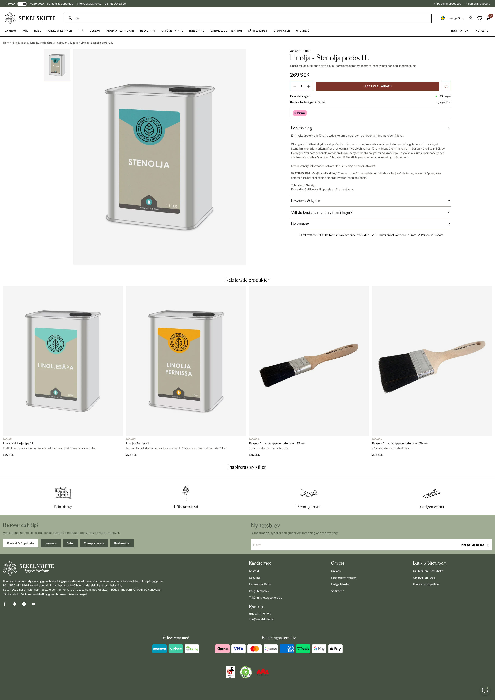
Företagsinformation (343, 577)
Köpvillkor (255, 577)
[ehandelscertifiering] (246, 672)
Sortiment (337, 591)
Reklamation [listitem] (122, 543)
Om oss (336, 570)
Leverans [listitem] (51, 543)
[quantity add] (308, 86)
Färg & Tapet (20, 42)
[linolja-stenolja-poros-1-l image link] (159, 157)
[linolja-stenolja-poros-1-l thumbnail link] (57, 65)
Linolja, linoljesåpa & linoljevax (48, 42)
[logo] (30, 18)
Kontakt (254, 570)
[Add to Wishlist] (446, 86)
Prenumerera (473, 545)
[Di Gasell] (230, 672)
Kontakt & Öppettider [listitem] (20, 543)
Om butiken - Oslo (424, 577)
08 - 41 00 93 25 (115, 3)
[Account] (470, 18)
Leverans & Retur (260, 584)
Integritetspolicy (259, 591)
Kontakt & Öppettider (60, 3)
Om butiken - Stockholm (428, 570)
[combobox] (251, 18)
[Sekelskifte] (83, 568)
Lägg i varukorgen (377, 86)
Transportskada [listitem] (94, 543)
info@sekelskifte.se (89, 3)
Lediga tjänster (340, 584)
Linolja (74, 42)
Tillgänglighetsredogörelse (265, 597)
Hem (6, 42)
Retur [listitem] (70, 543)
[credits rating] (263, 672)
